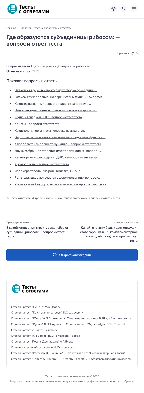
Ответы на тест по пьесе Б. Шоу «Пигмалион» (97, 318)
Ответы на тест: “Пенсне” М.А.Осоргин (36, 306)
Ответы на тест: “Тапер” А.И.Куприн (34, 358)
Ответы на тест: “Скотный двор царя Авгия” (96, 353)
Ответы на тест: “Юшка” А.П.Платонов (36, 318)
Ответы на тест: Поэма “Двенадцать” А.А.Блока (42, 341)
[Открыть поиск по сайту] (123, 8)
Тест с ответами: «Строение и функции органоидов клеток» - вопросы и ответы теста (65, 198)
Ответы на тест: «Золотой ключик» (34, 330)
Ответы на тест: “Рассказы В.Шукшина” (37, 353)
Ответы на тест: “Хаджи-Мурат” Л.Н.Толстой (95, 324)
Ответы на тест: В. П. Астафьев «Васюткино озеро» (97, 358)
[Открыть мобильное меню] (134, 8)
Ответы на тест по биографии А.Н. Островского (42, 347)
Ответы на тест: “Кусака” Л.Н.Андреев (36, 324)
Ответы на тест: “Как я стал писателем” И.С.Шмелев (45, 312)
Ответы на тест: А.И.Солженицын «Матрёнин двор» (45, 335)
